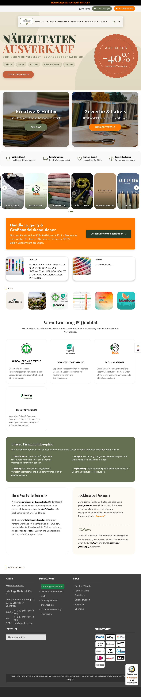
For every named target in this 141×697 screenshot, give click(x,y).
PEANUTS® (39, 21)
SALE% (103, 21)
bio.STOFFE (50, 21)
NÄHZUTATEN (91, 21)
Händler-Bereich (126, 8)
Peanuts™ (100, 516)
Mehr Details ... (104, 264)
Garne (21, 64)
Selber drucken (82, 599)
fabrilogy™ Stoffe (83, 586)
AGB (43, 596)
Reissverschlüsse (51, 64)
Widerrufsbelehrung (51, 609)
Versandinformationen (52, 591)
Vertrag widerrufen (53, 586)
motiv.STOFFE (76, 21)
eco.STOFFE (63, 21)
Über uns (79, 609)
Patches (69, 64)
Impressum (46, 614)
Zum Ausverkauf (18, 74)
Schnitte (8, 64)
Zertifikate (80, 595)
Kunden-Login (103, 8)
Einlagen (34, 64)
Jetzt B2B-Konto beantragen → (108, 233)
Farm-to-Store (82, 590)
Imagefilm (79, 604)
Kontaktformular (16, 585)
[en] (138, 349)
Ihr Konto (85, 8)
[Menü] (136, 665)
